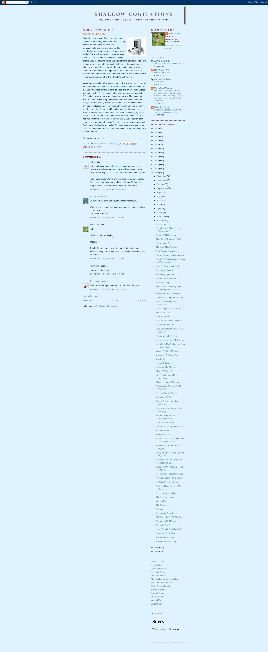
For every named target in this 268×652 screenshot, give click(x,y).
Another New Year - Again (167, 541)
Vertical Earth (157, 600)
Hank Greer (95, 224)
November (162, 180)
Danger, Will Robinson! (166, 235)
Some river (158, 82)
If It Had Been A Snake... (167, 393)
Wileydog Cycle (161, 107)
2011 (156, 165)
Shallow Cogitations (134, 14)
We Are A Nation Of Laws (167, 351)
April (159, 208)
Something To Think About (168, 278)
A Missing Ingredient (165, 274)
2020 (156, 128)
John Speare (95, 281)
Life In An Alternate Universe (169, 321)
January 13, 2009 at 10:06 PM (107, 189)
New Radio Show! (162, 73)
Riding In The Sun (164, 525)
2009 (156, 173)
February (161, 216)
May (159, 204)
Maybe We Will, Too (165, 371)
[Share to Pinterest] (135, 143)
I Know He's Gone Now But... (169, 293)
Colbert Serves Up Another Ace (170, 255)
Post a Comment (90, 296)
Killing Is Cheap (163, 434)
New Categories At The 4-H (168, 308)
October (161, 184)
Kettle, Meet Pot (163, 243)
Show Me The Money (165, 367)
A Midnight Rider (162, 61)
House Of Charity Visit (166, 363)
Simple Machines (159, 590)
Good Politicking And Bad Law (169, 297)
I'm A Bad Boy (162, 317)
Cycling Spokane (162, 79)
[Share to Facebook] (132, 143)
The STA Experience (165, 497)
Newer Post (88, 300)
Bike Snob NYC (161, 70)
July (159, 196)
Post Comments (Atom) (106, 306)
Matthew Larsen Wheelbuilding (164, 579)
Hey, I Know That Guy (166, 493)
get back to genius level (113, 119)
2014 (156, 152)
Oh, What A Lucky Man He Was (170, 426)
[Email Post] (119, 143)
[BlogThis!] (126, 143)
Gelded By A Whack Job (167, 355)
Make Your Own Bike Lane (168, 382)
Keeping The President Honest (169, 474)
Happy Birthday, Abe (165, 325)
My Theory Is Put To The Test (169, 517)
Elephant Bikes (158, 572)
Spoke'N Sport (157, 593)
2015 (156, 148)
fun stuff (96, 147)
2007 (156, 551)
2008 (156, 547)
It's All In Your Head (165, 422)
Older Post (141, 300)
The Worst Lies (163, 313)
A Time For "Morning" (165, 537)
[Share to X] (129, 143)
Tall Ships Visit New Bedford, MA (168, 64)
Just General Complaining (167, 251)
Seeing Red (161, 224)
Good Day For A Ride (165, 533)
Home (115, 300)
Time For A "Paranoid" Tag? (168, 239)
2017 (156, 140)
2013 (156, 156)
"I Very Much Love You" (166, 336)
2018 (156, 136)
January (161, 220)
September (162, 188)
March (160, 212)
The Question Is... (164, 505)
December (162, 176)
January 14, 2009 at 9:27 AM (107, 274)
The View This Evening (166, 247)
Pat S (92, 162)
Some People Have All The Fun (170, 340)
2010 (156, 169)
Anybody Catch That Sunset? (169, 478)
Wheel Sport (156, 604)
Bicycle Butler (157, 565)
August (160, 192)
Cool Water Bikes (159, 568)
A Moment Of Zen (164, 397)
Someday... (161, 509)
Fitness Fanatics (158, 576)
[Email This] (123, 143)
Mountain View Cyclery (161, 582)
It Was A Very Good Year (167, 482)
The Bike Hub (157, 597)
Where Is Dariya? (164, 282)
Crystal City (161, 359)
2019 (156, 132)
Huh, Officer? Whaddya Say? (169, 529)
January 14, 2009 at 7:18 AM (107, 218)
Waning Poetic (162, 501)
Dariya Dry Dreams (164, 270)
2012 (156, 160)
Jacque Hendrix (97, 196)
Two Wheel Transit (163, 88)
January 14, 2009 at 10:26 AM (107, 289)
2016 (156, 144)
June (159, 200)
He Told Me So (162, 430)
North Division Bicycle (161, 586)
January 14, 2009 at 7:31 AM (107, 259)
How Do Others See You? (167, 266)
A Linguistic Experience (166, 513)
